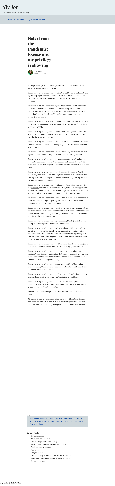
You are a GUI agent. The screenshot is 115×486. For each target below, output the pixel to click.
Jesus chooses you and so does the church (48, 444)
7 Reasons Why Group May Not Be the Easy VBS (51, 455)
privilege (46, 93)
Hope (75, 264)
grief (37, 216)
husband (35, 188)
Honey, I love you (38, 461)
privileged (47, 88)
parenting (63, 418)
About (22, 19)
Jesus (56, 418)
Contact (34, 19)
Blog (28, 19)
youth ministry (36, 418)
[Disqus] (58, 329)
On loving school (37, 436)
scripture (78, 418)
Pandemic (74, 421)
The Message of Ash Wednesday (44, 441)
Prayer (32, 424)
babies (66, 421)
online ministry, (34, 213)
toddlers (39, 424)
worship (81, 421)
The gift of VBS (37, 453)
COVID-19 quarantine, (55, 85)
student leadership (38, 421)
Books (16, 19)
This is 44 (35, 450)
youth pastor (58, 421)
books (44, 418)
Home (9, 19)
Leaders (49, 421)
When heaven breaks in (40, 439)
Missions (70, 418)
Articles (42, 19)
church (34, 180)
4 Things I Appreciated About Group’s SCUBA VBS (51, 458)
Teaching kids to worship (41, 447)
